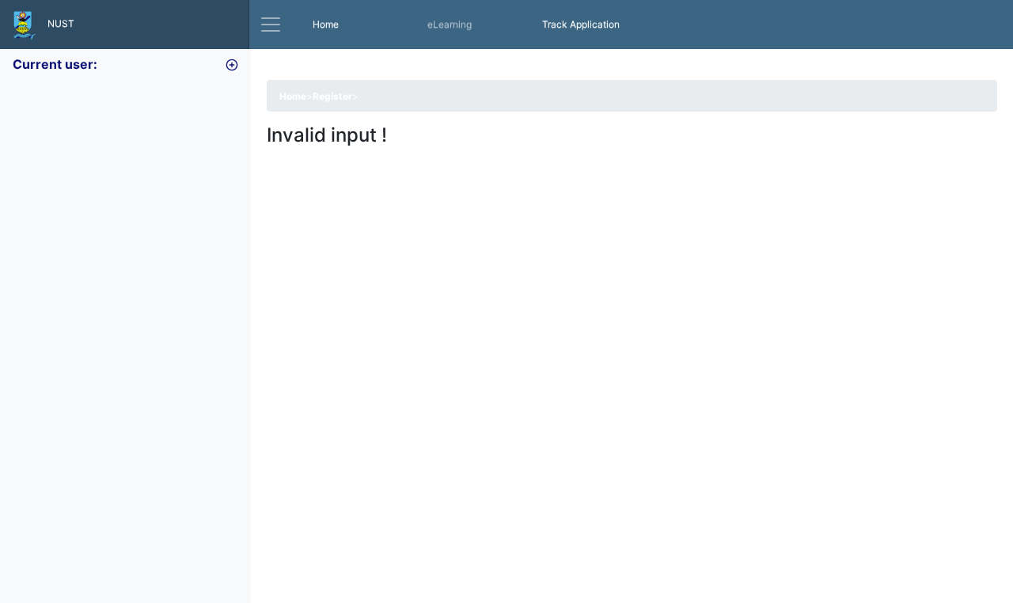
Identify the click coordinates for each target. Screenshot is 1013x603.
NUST (55, 23)
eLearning (449, 24)
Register (332, 96)
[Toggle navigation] (270, 24)
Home (344, 23)
